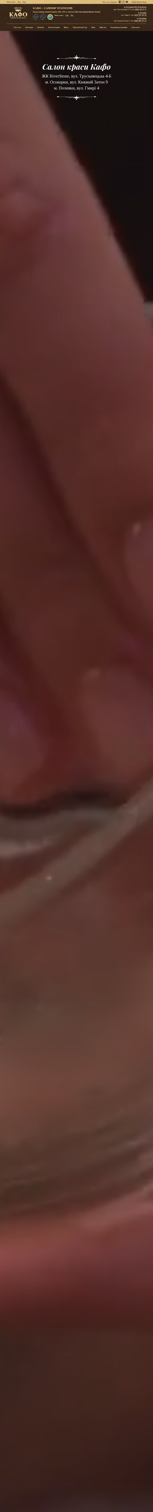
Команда (29, 27)
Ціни (93, 27)
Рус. (19, 2)
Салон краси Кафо (76, 66)
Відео (66, 27)
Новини (40, 27)
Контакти (135, 27)
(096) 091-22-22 (140, 21)
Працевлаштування (118, 27)
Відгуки (103, 27)
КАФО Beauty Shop (139, 2)
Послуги (17, 27)
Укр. (24, 2)
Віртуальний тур (80, 27)
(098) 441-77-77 (140, 9)
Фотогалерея (54, 27)
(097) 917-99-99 (140, 15)
